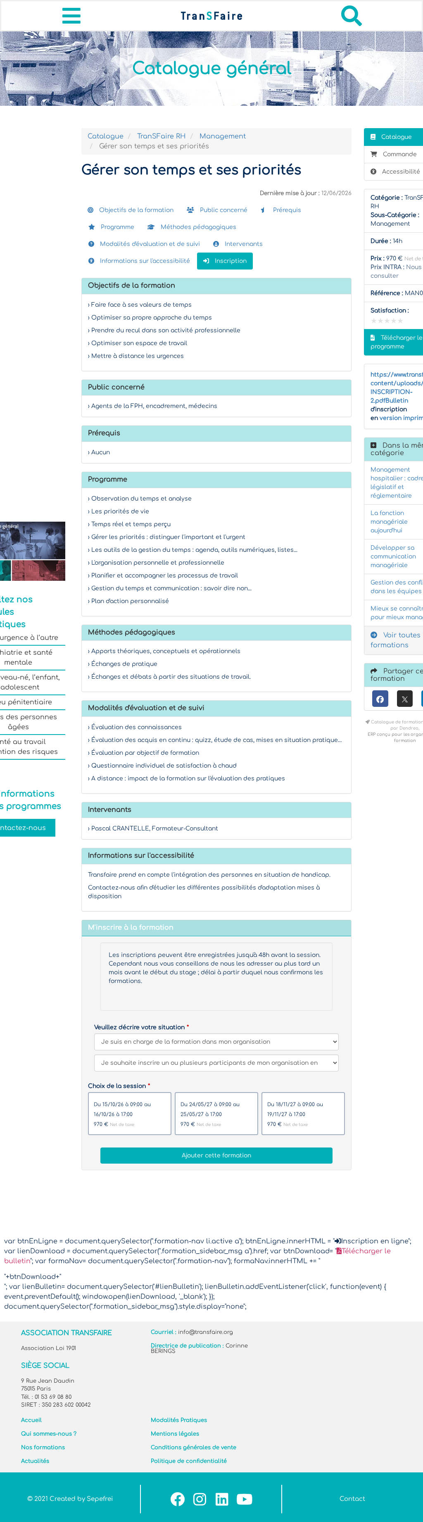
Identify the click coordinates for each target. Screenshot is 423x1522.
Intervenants (243, 244)
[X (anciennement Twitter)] (405, 698)
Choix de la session (117, 1086)
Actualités (35, 1461)
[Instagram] (200, 1499)
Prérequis (286, 210)
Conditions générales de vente (193, 1447)
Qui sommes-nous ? (48, 1434)
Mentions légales (175, 1434)
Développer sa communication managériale (393, 556)
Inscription (230, 261)
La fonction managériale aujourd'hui (389, 522)
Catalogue (106, 136)
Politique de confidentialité (189, 1461)
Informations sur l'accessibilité (144, 261)
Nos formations (43, 1447)
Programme (116, 227)
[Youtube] (244, 1499)
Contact (352, 1499)
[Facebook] (380, 698)
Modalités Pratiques (179, 1420)
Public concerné (222, 210)
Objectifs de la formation (135, 210)
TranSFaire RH (161, 136)
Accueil (31, 1420)
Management (223, 136)
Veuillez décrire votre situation (139, 1027)
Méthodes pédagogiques (197, 227)
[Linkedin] (222, 1499)
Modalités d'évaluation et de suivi (149, 244)
